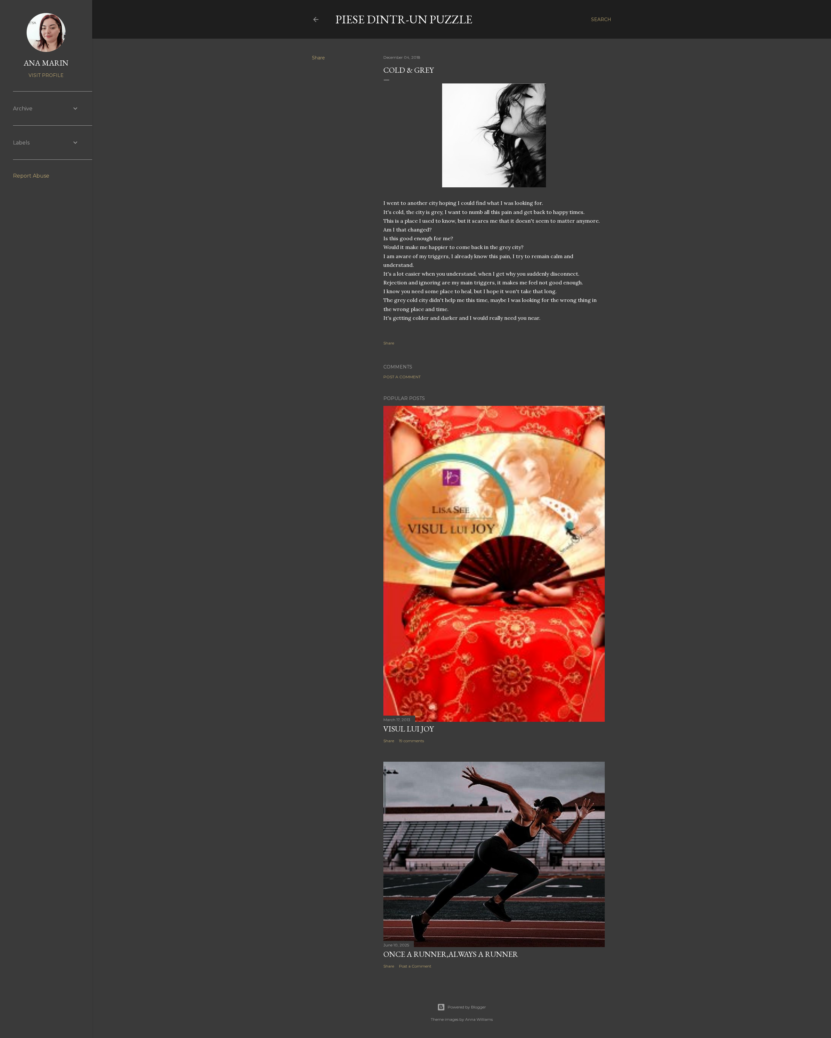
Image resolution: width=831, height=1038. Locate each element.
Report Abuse (31, 176)
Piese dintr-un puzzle (403, 19)
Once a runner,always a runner (450, 954)
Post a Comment (402, 376)
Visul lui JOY (408, 729)
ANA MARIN (46, 63)
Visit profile (46, 75)
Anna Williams (479, 1019)
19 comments (411, 740)
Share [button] (318, 58)
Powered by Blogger (467, 1007)
